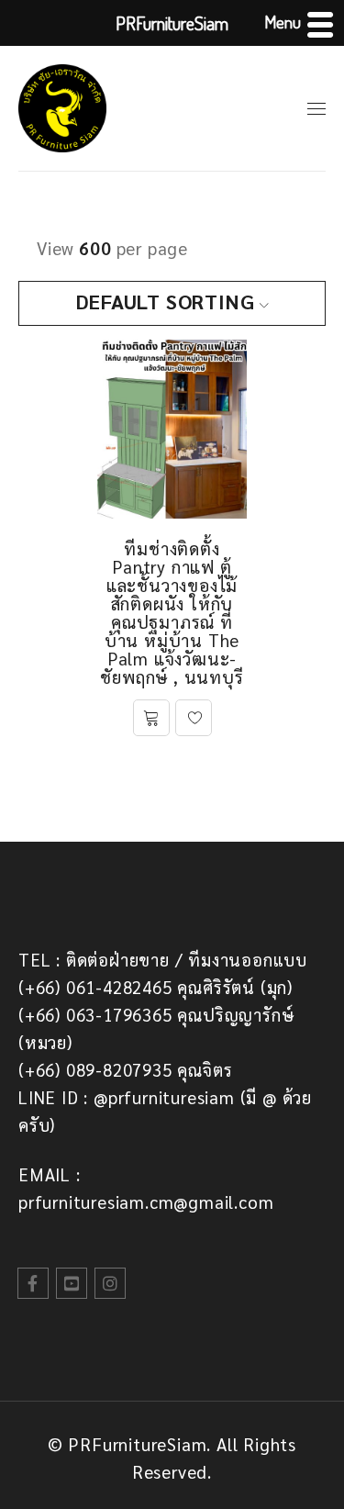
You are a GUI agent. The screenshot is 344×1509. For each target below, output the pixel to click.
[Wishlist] (193, 717)
